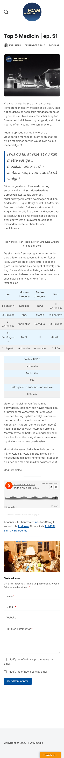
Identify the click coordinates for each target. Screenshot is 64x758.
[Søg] (6, 12)
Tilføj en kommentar (19, 628)
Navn (10, 596)
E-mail (11, 606)
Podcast (54, 45)
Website (11, 617)
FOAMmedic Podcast (12, 515)
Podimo (22, 530)
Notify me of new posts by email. (28, 671)
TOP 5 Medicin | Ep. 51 (31, 515)
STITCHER (10, 530)
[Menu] (58, 11)
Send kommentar (17, 681)
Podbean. (23, 526)
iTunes (35, 522)
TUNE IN (50, 526)
